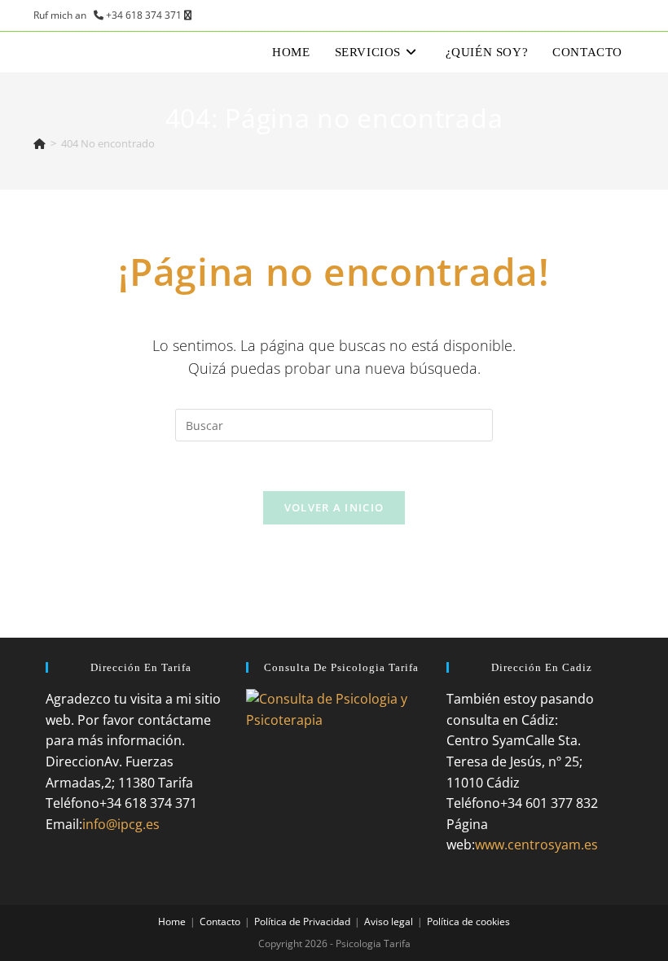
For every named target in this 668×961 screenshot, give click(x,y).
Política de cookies (468, 921)
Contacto (220, 921)
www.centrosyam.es (536, 844)
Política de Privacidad (302, 921)
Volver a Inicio (334, 507)
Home (172, 921)
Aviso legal (388, 921)
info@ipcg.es (121, 824)
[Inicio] (39, 143)
